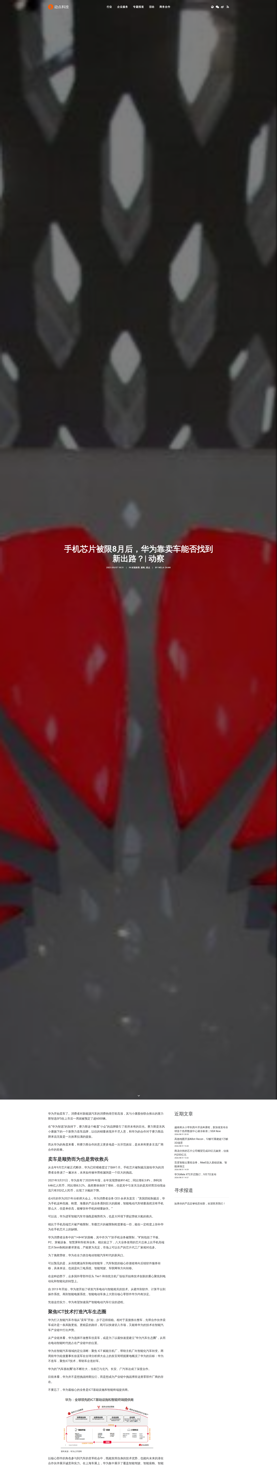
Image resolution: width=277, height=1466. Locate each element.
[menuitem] (109, 7)
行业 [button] (109, 6)
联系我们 (218, 1203)
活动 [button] (152, 6)
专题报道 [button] (138, 6)
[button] (213, 7)
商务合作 (164, 6)
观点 (148, 567)
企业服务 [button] (122, 6)
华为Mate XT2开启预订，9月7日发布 (195, 1174)
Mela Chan (164, 567)
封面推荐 (136, 567)
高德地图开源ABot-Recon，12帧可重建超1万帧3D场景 (201, 1140)
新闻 (143, 567)
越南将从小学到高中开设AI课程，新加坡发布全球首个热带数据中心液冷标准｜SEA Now (201, 1129)
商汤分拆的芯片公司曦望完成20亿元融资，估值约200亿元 (201, 1152)
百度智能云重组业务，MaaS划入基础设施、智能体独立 (200, 1164)
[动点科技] (58, 6)
